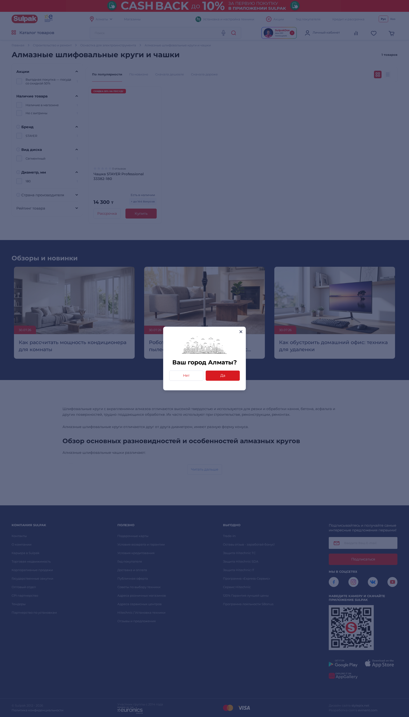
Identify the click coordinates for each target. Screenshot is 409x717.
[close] (241, 331)
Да (222, 375)
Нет (186, 375)
